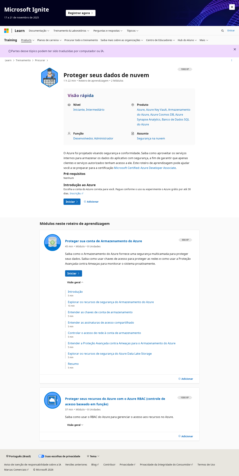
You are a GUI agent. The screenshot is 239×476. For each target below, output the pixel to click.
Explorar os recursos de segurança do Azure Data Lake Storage (110, 354)
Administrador (103, 138)
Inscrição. (75, 193)
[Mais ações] (232, 60)
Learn (8, 60)
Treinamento (23, 60)
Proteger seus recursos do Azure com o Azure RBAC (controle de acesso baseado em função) (115, 401)
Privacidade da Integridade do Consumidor (165, 464)
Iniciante (79, 110)
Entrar (231, 30)
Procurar (40, 60)
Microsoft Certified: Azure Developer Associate (145, 168)
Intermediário (95, 110)
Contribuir (109, 464)
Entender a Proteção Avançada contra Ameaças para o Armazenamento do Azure (121, 343)
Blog (94, 464)
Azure (141, 110)
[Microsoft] (6, 30)
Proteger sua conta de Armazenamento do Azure (103, 241)
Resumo (73, 364)
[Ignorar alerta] (232, 7)
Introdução (75, 292)
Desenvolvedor (83, 138)
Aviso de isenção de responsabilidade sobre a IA (32, 464)
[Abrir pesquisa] (222, 31)
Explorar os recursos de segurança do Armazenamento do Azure (111, 302)
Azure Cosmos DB (162, 114)
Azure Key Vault (156, 110)
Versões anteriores (76, 464)
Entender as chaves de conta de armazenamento (100, 312)
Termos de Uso (206, 464)
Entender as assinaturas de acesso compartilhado (101, 322)
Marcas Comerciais (15, 469)
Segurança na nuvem (151, 138)
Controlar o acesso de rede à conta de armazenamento (104, 333)
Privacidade (126, 464)
